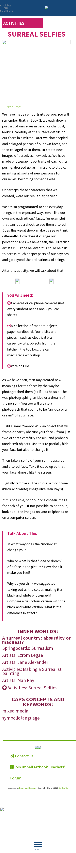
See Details (63, 788)
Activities (13, 23)
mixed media (15, 711)
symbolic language (21, 718)
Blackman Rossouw (27, 788)
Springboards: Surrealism (27, 648)
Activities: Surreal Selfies (32, 688)
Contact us (23, 755)
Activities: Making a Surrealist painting (32, 671)
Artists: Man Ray (18, 680)
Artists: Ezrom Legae (22, 655)
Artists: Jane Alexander (25, 662)
